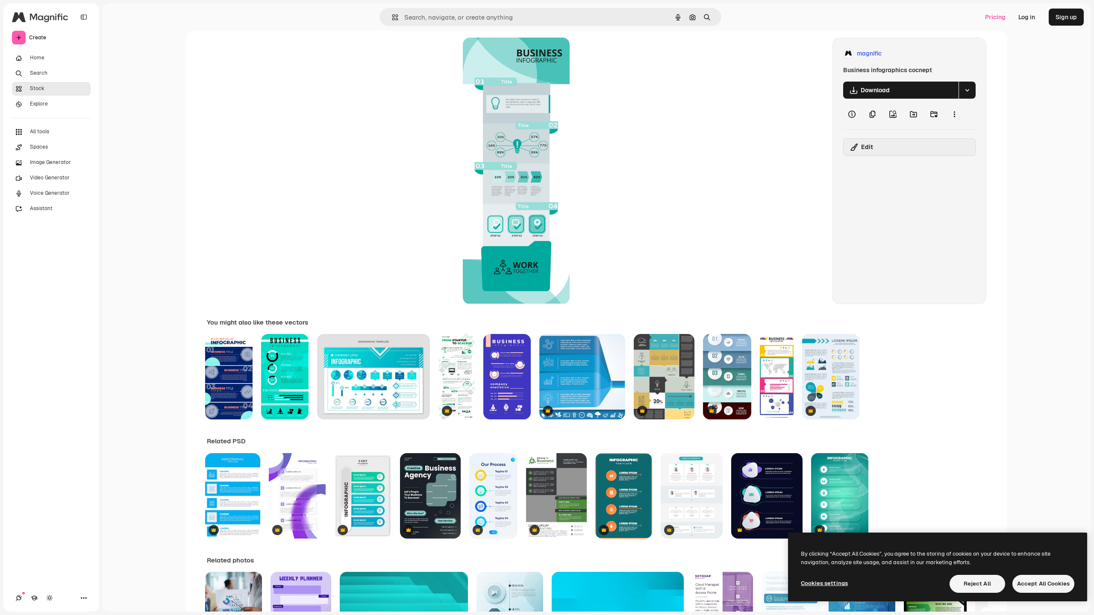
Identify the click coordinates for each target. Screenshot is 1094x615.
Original (517, 54)
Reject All (977, 583)
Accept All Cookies (1043, 583)
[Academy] (34, 598)
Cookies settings (824, 583)
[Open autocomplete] (391, 17)
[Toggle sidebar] (84, 17)
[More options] (954, 114)
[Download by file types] (967, 90)
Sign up (1066, 17)
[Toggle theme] (49, 598)
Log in (1026, 17)
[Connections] (19, 598)
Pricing (995, 17)
